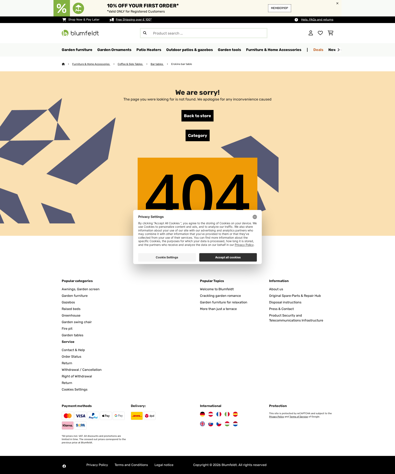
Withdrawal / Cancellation (82, 370)
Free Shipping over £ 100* (134, 19)
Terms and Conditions (131, 465)
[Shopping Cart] (330, 33)
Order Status (71, 356)
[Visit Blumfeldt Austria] (210, 414)
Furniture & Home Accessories (91, 64)
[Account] (311, 33)
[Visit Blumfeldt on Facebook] (64, 466)
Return (67, 363)
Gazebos (68, 302)
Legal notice (164, 465)
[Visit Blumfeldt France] (218, 414)
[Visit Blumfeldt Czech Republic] (218, 423)
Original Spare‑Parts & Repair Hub (295, 296)
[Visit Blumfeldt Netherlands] (235, 423)
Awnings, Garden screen (81, 289)
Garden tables (72, 335)
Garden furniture (75, 296)
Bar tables (157, 64)
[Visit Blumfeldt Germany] (202, 414)
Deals (318, 49)
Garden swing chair (77, 322)
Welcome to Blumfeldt (217, 289)
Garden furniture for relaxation (223, 302)
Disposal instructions (285, 302)
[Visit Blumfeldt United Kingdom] (202, 423)
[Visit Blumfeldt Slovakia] (210, 423)
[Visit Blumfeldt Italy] (227, 414)
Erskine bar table (182, 64)
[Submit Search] (144, 33)
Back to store (197, 115)
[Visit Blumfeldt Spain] (235, 414)
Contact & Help (73, 350)
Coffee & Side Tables (130, 64)
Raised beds (71, 309)
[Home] (67, 64)
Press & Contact (281, 309)
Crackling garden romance (220, 296)
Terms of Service (298, 416)
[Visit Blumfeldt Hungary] (227, 423)
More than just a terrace (218, 309)
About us (276, 289)
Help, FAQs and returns (317, 19)
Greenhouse (71, 315)
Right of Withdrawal (77, 376)
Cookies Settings (74, 389)
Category (197, 135)
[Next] (338, 50)
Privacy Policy (276, 416)
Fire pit (67, 329)
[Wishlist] (320, 33)
